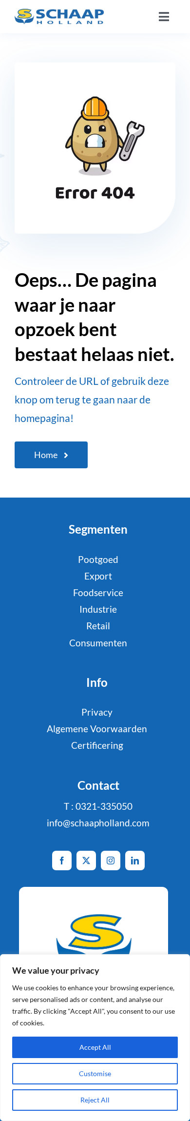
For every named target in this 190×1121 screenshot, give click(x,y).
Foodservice (98, 592)
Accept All (95, 1047)
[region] (95, 1037)
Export (98, 575)
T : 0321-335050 (98, 806)
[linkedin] (135, 860)
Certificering (97, 745)
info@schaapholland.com (98, 822)
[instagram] (110, 860)
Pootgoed (98, 559)
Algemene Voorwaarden (97, 728)
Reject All (95, 1100)
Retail (98, 625)
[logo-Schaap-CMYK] (59, 13)
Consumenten (98, 642)
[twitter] (86, 860)
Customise (95, 1073)
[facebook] (62, 860)
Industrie (98, 609)
